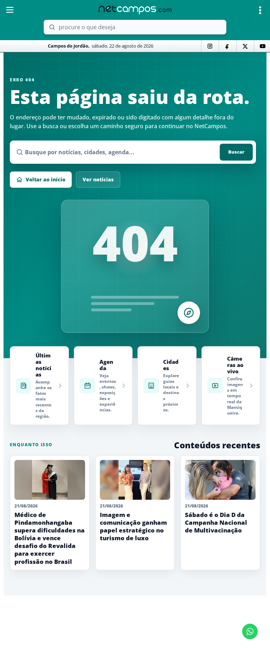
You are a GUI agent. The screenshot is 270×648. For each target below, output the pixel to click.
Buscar (236, 152)
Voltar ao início (45, 179)
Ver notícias (98, 179)
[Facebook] (227, 46)
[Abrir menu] (10, 10)
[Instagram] (210, 46)
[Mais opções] (260, 10)
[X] (245, 46)
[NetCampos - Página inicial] (135, 10)
